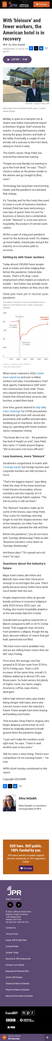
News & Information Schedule (19, 996)
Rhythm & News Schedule (17, 990)
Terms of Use (12, 934)
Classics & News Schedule (17, 984)
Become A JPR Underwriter (18, 959)
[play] (4, 1037)
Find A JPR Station (14, 977)
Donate (43, 4)
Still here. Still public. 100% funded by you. (26, 848)
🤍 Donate (26, 868)
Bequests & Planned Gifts (17, 971)
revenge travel (12, 467)
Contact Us (11, 928)
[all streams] (48, 1037)
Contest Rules (12, 946)
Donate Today (12, 953)
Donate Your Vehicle (15, 965)
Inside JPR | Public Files (16, 940)
